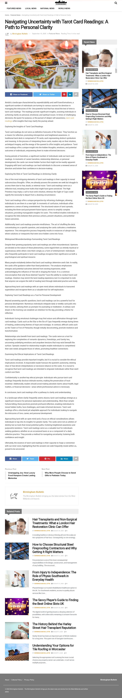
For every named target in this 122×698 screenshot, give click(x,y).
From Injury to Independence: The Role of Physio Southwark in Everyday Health (54, 576)
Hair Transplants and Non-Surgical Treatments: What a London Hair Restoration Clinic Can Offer (54, 523)
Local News (30, 8)
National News (47, 8)
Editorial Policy (16, 680)
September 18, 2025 (39, 33)
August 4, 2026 (57, 653)
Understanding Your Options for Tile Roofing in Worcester (53, 647)
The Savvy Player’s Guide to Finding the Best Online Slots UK (55, 602)
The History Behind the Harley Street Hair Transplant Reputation (54, 626)
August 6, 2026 (57, 631)
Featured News (14, 8)
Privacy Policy (29, 680)
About (7, 680)
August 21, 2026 (58, 556)
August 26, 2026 (58, 531)
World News (64, 8)
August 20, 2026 (58, 607)
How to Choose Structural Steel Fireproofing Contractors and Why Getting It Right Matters (54, 548)
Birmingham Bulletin (20, 33)
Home (7, 15)
